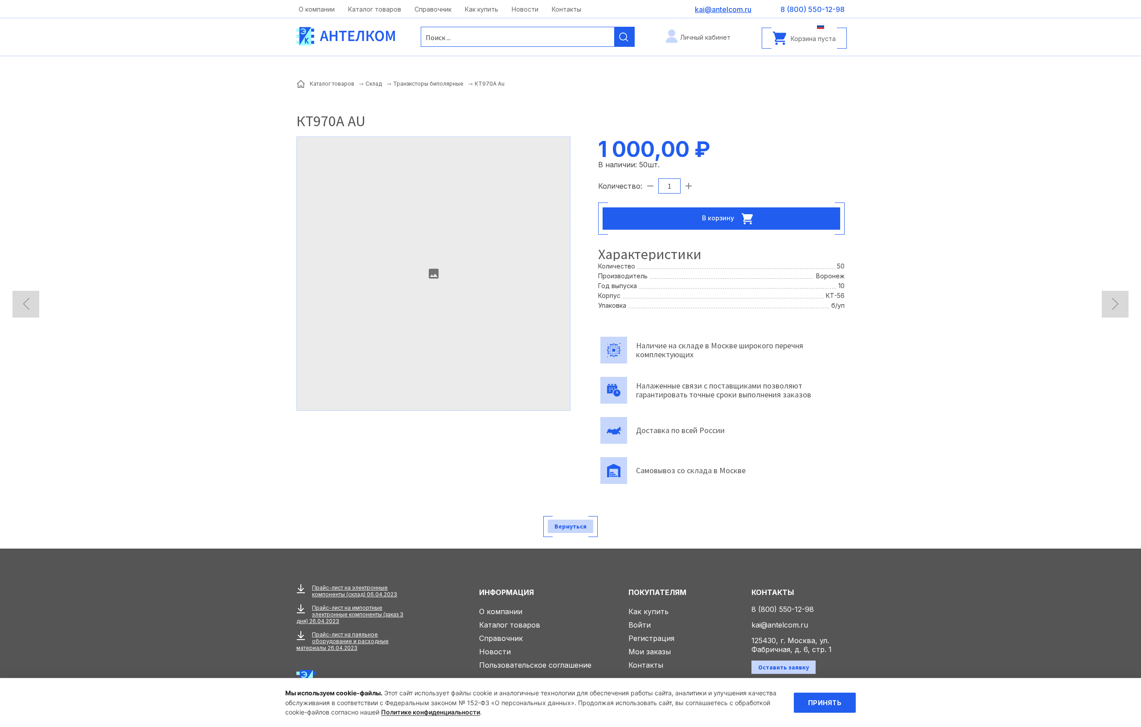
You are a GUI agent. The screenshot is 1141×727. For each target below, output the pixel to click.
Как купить (481, 9)
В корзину (719, 217)
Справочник (433, 9)
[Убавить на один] (650, 186)
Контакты (566, 9)
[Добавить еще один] (689, 186)
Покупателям (657, 592)
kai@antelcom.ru (779, 624)
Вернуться (570, 526)
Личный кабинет (705, 37)
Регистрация (651, 638)
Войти (639, 624)
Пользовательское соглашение (535, 665)
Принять (824, 702)
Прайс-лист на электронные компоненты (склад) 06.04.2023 (354, 591)
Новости (525, 9)
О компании (317, 9)
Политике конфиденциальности (430, 712)
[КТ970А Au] (433, 273)
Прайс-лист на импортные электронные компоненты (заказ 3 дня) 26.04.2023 (349, 614)
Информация (506, 592)
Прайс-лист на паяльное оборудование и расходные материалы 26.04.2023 (342, 641)
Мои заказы (649, 651)
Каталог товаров (374, 9)
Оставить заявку (783, 667)
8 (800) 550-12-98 (782, 609)
